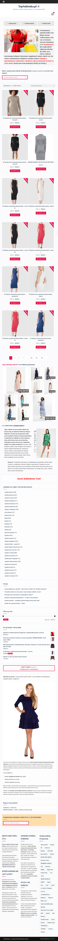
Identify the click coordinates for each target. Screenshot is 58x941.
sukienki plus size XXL (11, 550)
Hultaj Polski (44, 873)
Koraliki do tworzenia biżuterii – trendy (15, 603)
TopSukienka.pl (33, 462)
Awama (52, 844)
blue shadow (44, 854)
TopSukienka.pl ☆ (29, 6)
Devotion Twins (45, 860)
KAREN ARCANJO (45, 879)
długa (14, 883)
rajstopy (7, 529)
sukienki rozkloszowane (11, 561)
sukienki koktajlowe (10, 501)
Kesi (42, 885)
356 (42, 358)
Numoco (43, 916)
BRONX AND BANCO (46, 857)
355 (37, 358)
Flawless (47, 866)
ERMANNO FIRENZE (46, 863)
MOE (42, 913)
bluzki (6, 518)
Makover (50, 897)
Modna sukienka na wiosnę (35, 437)
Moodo (48, 913)
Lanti (47, 885)
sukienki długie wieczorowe (12, 547)
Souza (53, 919)
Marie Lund (44, 901)
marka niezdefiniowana (47, 904)
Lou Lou (43, 891)
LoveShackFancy (45, 894)
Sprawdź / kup (16, 126)
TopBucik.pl (6, 807)
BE (41, 848)
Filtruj (5, 619)
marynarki (7, 527)
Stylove (43, 922)
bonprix (52, 854)
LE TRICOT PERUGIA (46, 888)
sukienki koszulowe (10, 555)
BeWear (43, 851)
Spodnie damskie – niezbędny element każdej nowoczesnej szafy (22, 600)
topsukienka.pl (5, 864)
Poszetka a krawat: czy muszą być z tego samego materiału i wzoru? (23, 592)
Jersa (42, 876)
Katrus (49, 882)
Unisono (50, 929)
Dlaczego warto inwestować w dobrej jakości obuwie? (19, 594)
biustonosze (8, 515)
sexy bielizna (8, 512)
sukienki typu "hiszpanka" (11, 558)
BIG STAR (50, 851)
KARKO (43, 882)
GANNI (42, 869)
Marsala (43, 907)
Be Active (47, 848)
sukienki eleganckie (10, 541)
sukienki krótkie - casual (11, 544)
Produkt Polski (45, 919)
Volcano (43, 932)
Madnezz (43, 897)
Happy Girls (50, 869)
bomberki (7, 524)
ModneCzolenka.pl (8, 810)
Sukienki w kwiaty (46, 23)
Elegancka (8, 885)
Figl (42, 866)
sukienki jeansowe (9, 495)
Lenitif (52, 885)
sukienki (16, 438)
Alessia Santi (44, 844)
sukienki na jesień (9, 570)
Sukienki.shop (51, 922)
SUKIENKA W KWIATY (19, 425)
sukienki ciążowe (9, 538)
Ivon (51, 873)
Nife (53, 913)
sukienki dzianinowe (10, 506)
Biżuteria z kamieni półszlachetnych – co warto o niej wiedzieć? (21, 597)
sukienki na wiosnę (9, 564)
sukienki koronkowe (10, 503)
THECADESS (44, 925)
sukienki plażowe (9, 492)
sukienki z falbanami (10, 509)
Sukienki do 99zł (12, 23)
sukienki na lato (9, 567)
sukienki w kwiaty (9, 553)
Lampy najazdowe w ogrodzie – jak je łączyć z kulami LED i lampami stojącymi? (26, 589)
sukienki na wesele (10, 576)
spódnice (7, 535)
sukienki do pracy (9, 498)
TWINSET (43, 929)
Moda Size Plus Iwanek (47, 910)
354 (31, 358)
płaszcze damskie (9, 532)
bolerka (6, 521)
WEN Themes (52, 938)
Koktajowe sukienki (29, 23)
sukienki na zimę (9, 573)
